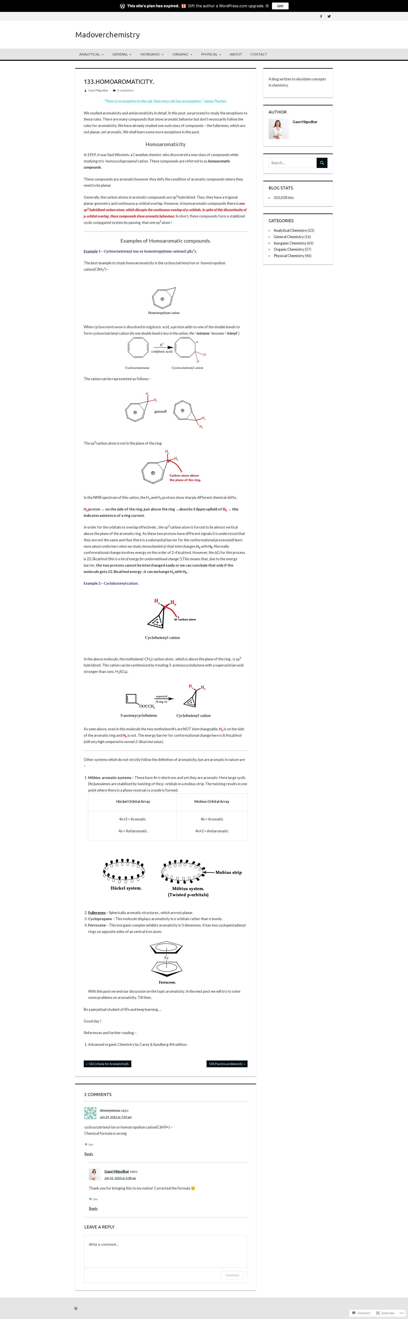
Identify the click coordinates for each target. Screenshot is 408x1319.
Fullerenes (97, 912)
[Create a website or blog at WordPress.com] (75, 1308)
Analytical (89, 54)
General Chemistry (289, 237)
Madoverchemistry (107, 34)
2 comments (125, 90)
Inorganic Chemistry (290, 243)
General (120, 54)
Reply (88, 1154)
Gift (280, 6)
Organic (181, 54)
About (236, 54)
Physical (209, 54)
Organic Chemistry (289, 249)
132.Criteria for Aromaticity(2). (106, 1064)
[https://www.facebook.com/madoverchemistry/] (321, 16)
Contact (258, 54)
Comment (232, 1275)
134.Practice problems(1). (225, 1064)
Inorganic (150, 54)
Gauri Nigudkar (98, 90)
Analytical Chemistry (290, 230)
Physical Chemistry (289, 255)
